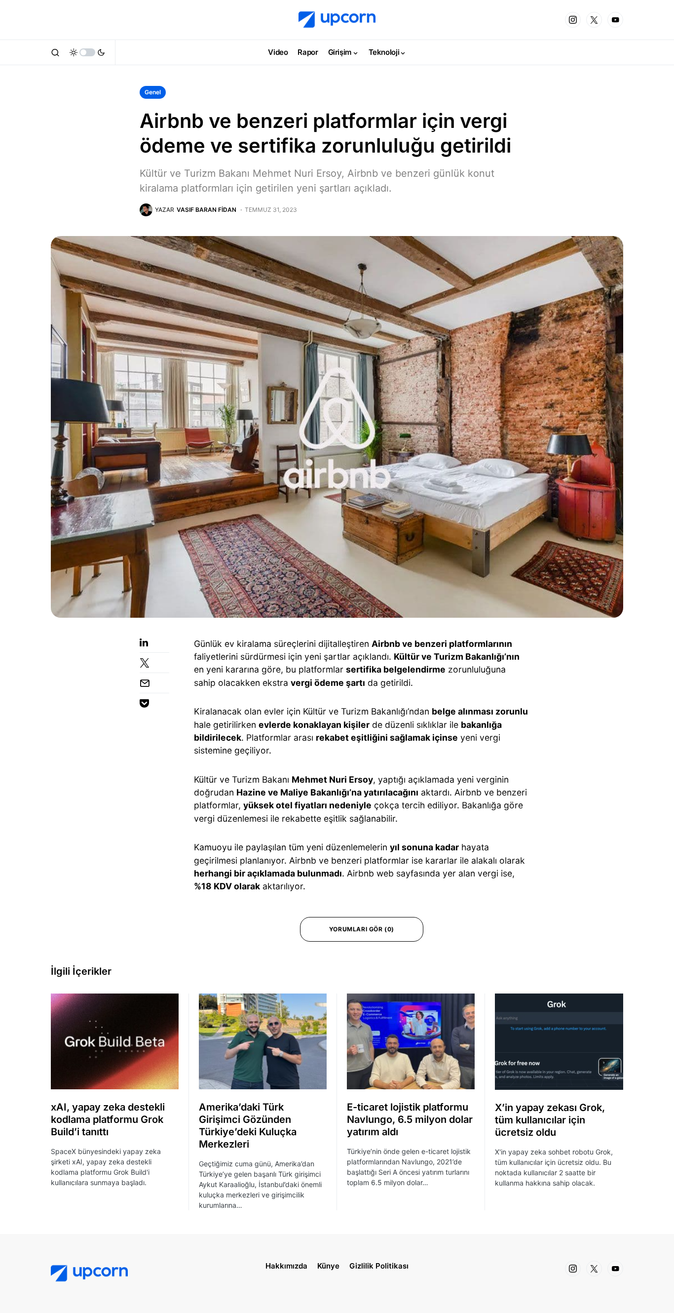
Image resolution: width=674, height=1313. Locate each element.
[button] (55, 52)
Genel (153, 92)
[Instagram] (573, 20)
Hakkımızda (286, 1266)
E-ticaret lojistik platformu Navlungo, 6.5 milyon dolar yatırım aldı (410, 1119)
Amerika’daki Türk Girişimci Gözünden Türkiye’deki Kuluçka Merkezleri (248, 1125)
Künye (328, 1266)
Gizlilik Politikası (379, 1266)
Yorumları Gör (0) (361, 929)
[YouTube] (615, 20)
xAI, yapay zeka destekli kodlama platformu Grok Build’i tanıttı (108, 1119)
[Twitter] (594, 20)
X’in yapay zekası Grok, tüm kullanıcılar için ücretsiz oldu (550, 1120)
